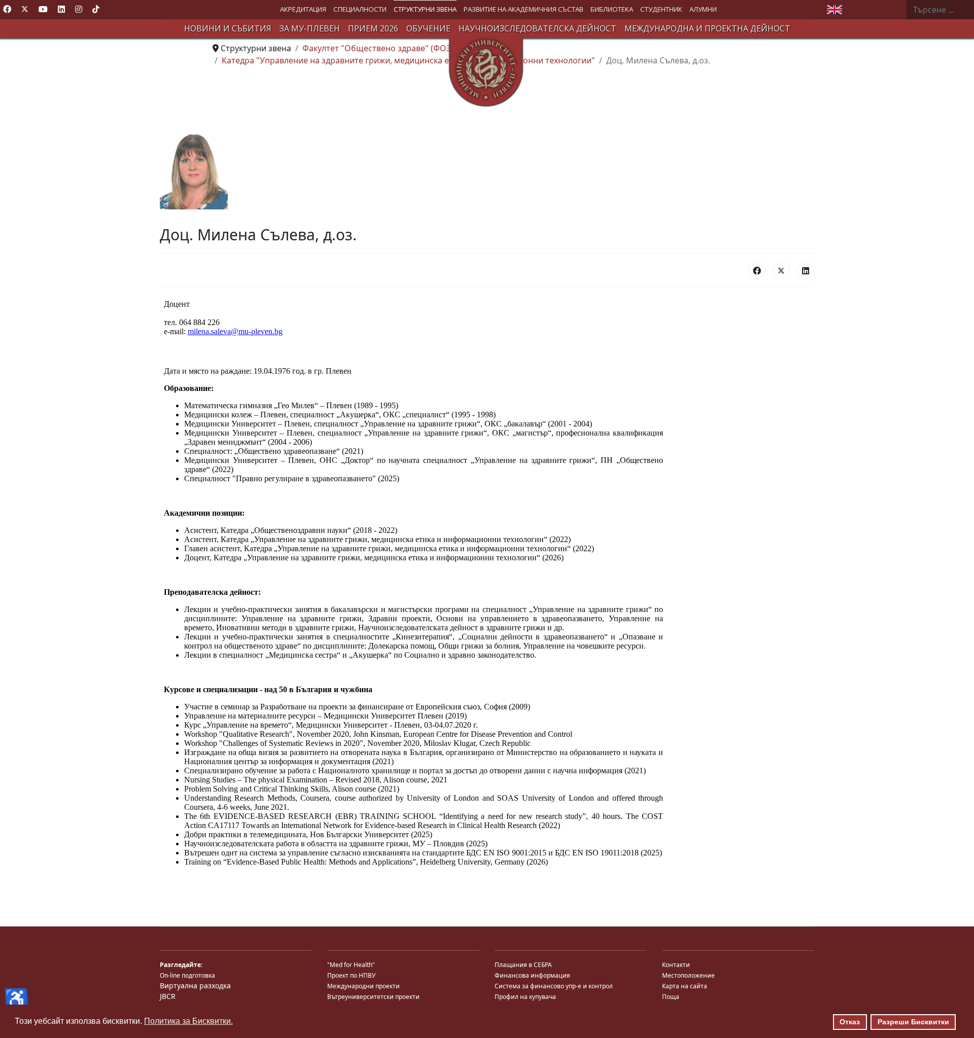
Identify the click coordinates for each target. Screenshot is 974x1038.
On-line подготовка (187, 975)
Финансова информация (532, 975)
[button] (303, 9)
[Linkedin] (61, 9)
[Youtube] (43, 9)
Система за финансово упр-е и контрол (554, 986)
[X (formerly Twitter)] (781, 270)
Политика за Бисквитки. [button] (188, 1021)
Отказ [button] (850, 1022)
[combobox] (940, 9)
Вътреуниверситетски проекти (373, 996)
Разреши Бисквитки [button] (913, 1022)
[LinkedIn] (805, 270)
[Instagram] (78, 9)
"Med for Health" (351, 964)
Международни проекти (363, 986)
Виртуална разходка (195, 985)
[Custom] (95, 9)
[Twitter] (24, 9)
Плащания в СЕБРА (523, 964)
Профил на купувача (525, 996)
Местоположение (688, 975)
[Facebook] (7, 9)
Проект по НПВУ (351, 975)
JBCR (168, 996)
